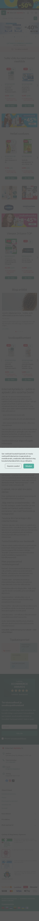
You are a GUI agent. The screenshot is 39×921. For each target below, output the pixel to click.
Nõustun (29, 466)
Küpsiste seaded (13, 466)
